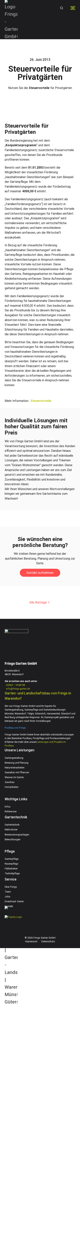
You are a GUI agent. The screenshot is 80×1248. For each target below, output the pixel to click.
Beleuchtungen (12, 839)
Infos (7, 806)
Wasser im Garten (14, 777)
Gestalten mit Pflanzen (17, 772)
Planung (13, 998)
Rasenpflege (11, 863)
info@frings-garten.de (18, 688)
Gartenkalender (18, 1160)
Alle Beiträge (38, 602)
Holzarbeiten (11, 787)
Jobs (7, 896)
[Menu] (72, 7)
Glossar (12, 1216)
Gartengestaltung (14, 758)
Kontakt (9, 906)
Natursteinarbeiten (14, 767)
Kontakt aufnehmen (39, 573)
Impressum (31, 941)
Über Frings (11, 887)
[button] (61, 7)
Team (8, 891)
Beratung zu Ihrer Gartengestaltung (32, 1055)
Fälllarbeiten (11, 868)
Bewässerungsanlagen (17, 834)
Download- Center (14, 901)
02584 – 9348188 (15, 685)
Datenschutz (48, 941)
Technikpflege (12, 873)
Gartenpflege (11, 859)
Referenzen (11, 811)
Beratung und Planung (16, 762)
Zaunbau (9, 782)
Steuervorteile (40, 401)
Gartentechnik (12, 824)
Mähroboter (11, 829)
